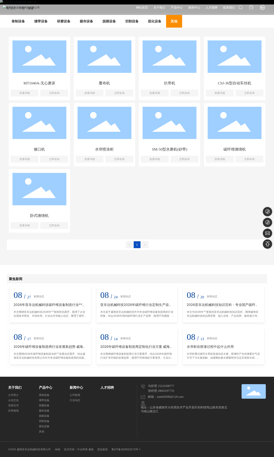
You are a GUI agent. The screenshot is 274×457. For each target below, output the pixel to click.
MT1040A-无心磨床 (39, 83)
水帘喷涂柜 (104, 149)
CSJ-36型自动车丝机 (234, 83)
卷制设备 (18, 21)
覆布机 (104, 83)
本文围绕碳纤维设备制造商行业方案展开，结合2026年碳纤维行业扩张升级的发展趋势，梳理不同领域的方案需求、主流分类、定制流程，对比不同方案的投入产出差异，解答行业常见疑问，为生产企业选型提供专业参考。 (136, 359)
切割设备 (132, 21)
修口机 (39, 149)
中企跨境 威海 (85, 449)
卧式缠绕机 (39, 216)
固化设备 (154, 21)
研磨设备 (63, 21)
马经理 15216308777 (161, 386)
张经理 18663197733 (161, 390)
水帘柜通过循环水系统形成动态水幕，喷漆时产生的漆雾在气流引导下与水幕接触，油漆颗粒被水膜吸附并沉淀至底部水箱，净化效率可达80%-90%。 (223, 357)
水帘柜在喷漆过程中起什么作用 (210, 346)
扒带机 (169, 83)
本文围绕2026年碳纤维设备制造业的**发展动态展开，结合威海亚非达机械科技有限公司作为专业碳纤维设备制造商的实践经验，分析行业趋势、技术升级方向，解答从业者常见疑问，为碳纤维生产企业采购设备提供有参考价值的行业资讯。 (50, 359)
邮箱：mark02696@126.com (165, 396)
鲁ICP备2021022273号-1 (125, 449)
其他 (174, 21)
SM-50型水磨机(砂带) (169, 149)
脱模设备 (109, 21)
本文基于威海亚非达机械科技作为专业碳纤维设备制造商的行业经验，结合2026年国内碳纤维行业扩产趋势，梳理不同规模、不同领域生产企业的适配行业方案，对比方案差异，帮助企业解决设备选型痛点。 (136, 317)
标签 (57, 449)
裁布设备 (86, 21)
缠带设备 (41, 21)
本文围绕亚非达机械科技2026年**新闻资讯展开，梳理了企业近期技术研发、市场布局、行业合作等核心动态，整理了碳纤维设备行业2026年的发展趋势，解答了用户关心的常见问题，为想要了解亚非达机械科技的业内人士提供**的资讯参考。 (50, 317)
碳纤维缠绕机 (234, 149)
